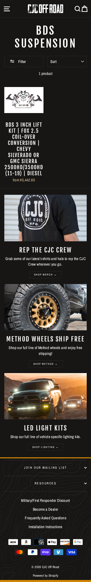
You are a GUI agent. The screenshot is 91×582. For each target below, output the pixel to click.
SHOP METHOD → (45, 363)
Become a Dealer (45, 509)
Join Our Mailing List (45, 467)
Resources (45, 483)
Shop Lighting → (45, 447)
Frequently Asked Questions (45, 518)
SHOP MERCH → (45, 274)
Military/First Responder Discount (45, 500)
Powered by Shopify (45, 575)
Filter (21, 61)
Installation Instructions (45, 526)
